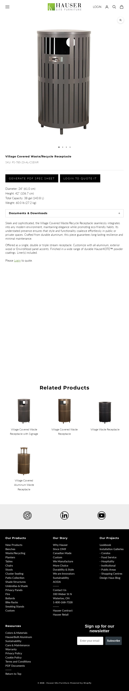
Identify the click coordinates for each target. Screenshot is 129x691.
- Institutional (108, 565)
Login (17, 260)
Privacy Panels (14, 589)
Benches (10, 549)
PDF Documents (15, 665)
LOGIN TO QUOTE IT (80, 178)
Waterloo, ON (61, 598)
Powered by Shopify (81, 683)
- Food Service (108, 557)
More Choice (60, 565)
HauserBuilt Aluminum (18, 636)
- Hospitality (107, 561)
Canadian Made (62, 553)
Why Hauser (60, 544)
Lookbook (105, 544)
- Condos (105, 553)
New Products (13, 544)
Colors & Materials (16, 632)
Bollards (10, 598)
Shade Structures (15, 581)
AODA (57, 581)
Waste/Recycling (15, 553)
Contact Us (59, 589)
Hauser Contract (63, 610)
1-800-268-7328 (63, 602)
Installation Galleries (112, 549)
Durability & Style (63, 569)
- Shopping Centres (111, 573)
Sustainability (61, 577)
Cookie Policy (13, 657)
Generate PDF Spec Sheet (32, 178)
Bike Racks (11, 602)
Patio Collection (14, 577)
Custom (10, 610)
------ (56, 585)
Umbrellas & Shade (16, 585)
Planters (10, 557)
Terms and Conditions (18, 661)
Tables (9, 561)
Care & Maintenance (17, 645)
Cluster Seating (14, 573)
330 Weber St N (62, 594)
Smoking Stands (14, 606)
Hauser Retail (61, 614)
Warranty (11, 649)
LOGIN (97, 7)
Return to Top (13, 673)
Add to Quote (10, 358)
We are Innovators (64, 573)
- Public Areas (108, 569)
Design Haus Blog (110, 577)
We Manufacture (63, 561)
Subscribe (113, 640)
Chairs (9, 565)
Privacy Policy (13, 653)
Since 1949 (59, 549)
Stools (9, 569)
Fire (7, 594)
